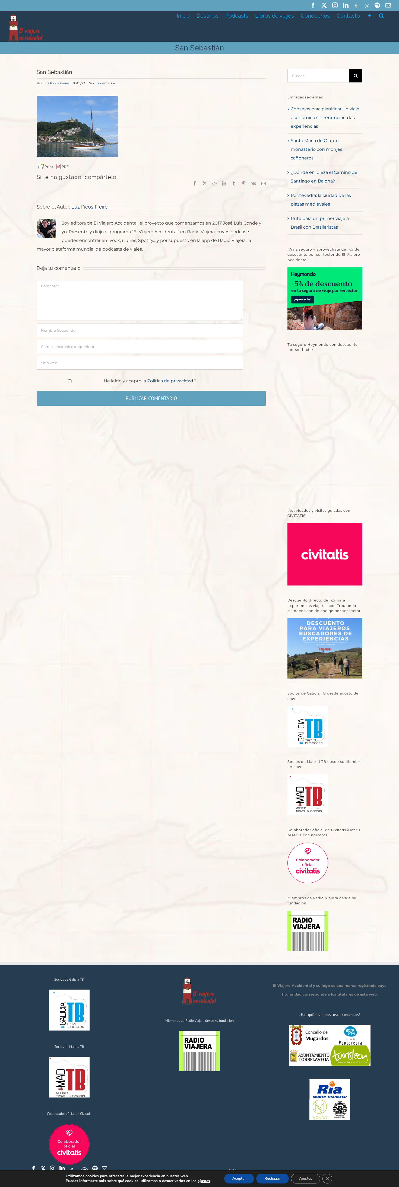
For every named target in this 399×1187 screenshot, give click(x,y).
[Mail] (104, 1168)
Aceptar (239, 1178)
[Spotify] (95, 1168)
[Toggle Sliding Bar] (369, 15)
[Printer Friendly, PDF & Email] (53, 166)
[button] (381, 15)
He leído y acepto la (150, 380)
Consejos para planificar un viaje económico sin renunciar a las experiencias (325, 117)
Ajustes (305, 1178)
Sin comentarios (102, 83)
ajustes (204, 1181)
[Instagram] (52, 1168)
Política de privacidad (170, 380)
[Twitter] (43, 1168)
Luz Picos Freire (56, 83)
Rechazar (272, 1178)
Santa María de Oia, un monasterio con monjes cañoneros (316, 149)
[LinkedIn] (62, 1168)
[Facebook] (33, 1168)
